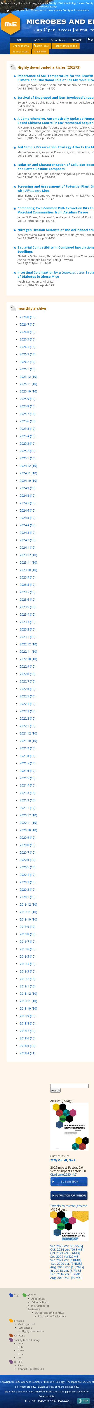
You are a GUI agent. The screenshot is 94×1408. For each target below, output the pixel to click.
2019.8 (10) (27, 934)
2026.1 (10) (27, 369)
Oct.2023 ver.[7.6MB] (65, 1253)
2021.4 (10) (27, 785)
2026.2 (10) (27, 362)
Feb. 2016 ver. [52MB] (65, 1274)
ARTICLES (19, 1335)
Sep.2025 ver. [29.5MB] (66, 1246)
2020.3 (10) (27, 882)
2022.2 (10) (27, 718)
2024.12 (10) (28, 466)
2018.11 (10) (28, 1001)
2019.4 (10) (27, 964)
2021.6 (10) (27, 770)
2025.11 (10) (28, 384)
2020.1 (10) (27, 897)
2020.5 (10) (27, 867)
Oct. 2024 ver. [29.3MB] (67, 1249)
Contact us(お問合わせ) (31, 1368)
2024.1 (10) (27, 547)
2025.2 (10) (27, 451)
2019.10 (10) (28, 919)
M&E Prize (40, 51)
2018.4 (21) (27, 1053)
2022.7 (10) (27, 681)
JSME (20, 1343)
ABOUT (38, 40)
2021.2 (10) (27, 800)
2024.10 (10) (28, 480)
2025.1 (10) (27, 458)
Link (20, 1365)
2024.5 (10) (27, 518)
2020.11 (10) (28, 822)
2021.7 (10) (27, 763)
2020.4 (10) (27, 874)
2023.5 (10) (27, 607)
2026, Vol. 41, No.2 (62, 1160)
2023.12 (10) (28, 555)
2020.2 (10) (27, 889)
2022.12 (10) (28, 644)
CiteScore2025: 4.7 (63, 1174)
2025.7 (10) (27, 414)
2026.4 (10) (27, 347)
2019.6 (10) (27, 949)
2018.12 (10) (28, 993)
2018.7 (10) (27, 1031)
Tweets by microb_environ (68, 1206)
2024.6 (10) (27, 510)
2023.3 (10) (27, 622)
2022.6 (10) (27, 689)
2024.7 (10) (27, 503)
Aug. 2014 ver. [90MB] (66, 1277)
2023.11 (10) (28, 562)
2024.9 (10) (27, 488)
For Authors (57, 40)
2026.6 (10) (27, 332)
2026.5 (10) (27, 339)
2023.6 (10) (27, 599)
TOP (19, 40)
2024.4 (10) (27, 525)
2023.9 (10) (27, 577)
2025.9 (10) (27, 399)
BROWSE (77, 40)
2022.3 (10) (27, 711)
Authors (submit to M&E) (49, 1312)
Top (16, 1295)
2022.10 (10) (28, 659)
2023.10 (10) (28, 570)
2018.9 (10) (27, 1016)
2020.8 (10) (27, 845)
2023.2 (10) (27, 629)
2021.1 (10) (27, 808)
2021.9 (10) (27, 748)
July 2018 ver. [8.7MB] (65, 1270)
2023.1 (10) (27, 637)
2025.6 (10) (27, 421)
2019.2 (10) (27, 979)
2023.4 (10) (27, 614)
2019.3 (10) (27, 971)
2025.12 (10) (28, 376)
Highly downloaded (65, 45)
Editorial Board (40, 1302)
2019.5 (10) (27, 956)
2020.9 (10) (27, 837)
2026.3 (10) (27, 354)
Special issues (21, 51)
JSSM (20, 1347)
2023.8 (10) (27, 584)
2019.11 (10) (28, 912)
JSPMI (21, 1354)
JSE (19, 1357)
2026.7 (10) (27, 324)
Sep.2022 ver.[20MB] (65, 1256)
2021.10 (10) (28, 741)
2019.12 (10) (28, 904)
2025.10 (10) (28, 391)
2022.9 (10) (27, 666)
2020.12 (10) (28, 815)
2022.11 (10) (28, 651)
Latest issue (42, 45)
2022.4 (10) (27, 704)
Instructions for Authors (52, 1316)
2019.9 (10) (27, 926)
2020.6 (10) (27, 860)
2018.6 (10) (27, 1038)
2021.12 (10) (28, 733)
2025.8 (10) (27, 406)
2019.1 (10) (27, 986)
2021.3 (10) (27, 793)
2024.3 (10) (27, 532)
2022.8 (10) (27, 674)
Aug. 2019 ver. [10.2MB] (67, 1267)
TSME (21, 1350)
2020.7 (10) (27, 852)
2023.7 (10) (27, 592)
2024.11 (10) (28, 473)
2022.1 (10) (27, 726)
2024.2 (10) (27, 540)
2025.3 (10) (27, 443)
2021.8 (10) (27, 756)
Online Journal (21, 45)
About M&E (38, 1298)
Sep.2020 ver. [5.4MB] (66, 1263)
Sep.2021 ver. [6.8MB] (65, 1260)
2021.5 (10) (27, 778)
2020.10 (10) (28, 830)
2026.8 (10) (27, 317)
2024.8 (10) (27, 495)
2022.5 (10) (27, 696)
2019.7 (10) (27, 941)
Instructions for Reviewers (38, 1307)
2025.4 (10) (27, 436)
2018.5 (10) (27, 1046)
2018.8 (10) (27, 1023)
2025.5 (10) (27, 428)
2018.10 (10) (28, 1008)
